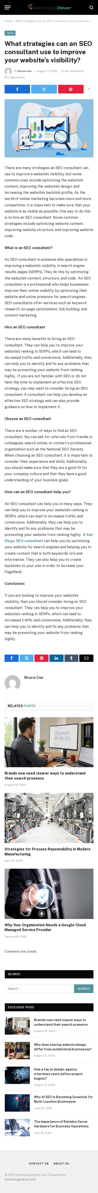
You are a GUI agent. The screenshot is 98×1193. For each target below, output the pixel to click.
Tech (10, 33)
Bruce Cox (25, 71)
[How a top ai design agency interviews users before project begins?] (17, 1075)
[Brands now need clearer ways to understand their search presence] (49, 742)
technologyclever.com (20, 1179)
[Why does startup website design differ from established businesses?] (17, 1050)
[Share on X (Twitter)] (44, 89)
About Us (61, 1163)
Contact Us (39, 1163)
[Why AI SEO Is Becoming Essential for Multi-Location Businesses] (17, 1103)
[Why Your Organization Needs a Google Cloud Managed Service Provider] (49, 894)
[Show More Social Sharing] (89, 89)
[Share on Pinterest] (71, 89)
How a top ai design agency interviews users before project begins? (58, 1074)
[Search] (91, 7)
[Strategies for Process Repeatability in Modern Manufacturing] (49, 818)
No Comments (74, 71)
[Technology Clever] (49, 7)
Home (9, 21)
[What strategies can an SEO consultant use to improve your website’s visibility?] (49, 128)
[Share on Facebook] (17, 89)
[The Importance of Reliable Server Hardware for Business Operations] (17, 1127)
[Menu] (7, 7)
